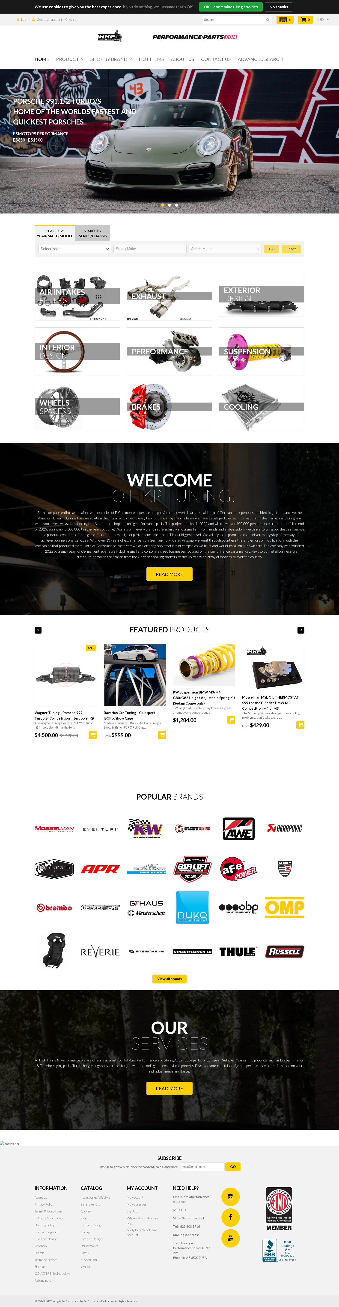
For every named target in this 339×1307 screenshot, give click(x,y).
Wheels (86, 1266)
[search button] (267, 20)
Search (39, 1253)
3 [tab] (176, 216)
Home (42, 59)
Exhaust (86, 1218)
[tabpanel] (169, 141)
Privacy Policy (44, 1204)
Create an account (49, 19)
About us (182, 59)
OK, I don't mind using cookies (231, 6)
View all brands (169, 979)
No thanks (279, 6)
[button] (285, 20)
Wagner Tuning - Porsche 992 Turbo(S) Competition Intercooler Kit (65, 715)
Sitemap (40, 1266)
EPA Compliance (46, 1239)
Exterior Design (91, 1225)
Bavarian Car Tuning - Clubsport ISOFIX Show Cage (129, 715)
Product (67, 59)
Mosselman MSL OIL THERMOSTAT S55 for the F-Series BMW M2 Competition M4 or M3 (270, 702)
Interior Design (91, 1239)
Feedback (41, 1246)
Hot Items (151, 59)
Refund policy (44, 1280)
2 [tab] (169, 216)
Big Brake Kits (90, 1204)
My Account (135, 1197)
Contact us (216, 59)
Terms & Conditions (48, 1211)
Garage (86, 1232)
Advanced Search (260, 59)
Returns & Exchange (49, 1218)
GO (233, 1167)
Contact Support (46, 1232)
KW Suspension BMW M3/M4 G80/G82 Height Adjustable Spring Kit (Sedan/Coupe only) (204, 697)
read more (169, 1088)
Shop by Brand (108, 59)
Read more (169, 574)
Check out (72, 19)
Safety (85, 1253)
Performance (90, 1246)
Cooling (86, 1211)
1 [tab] (162, 216)
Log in (25, 19)
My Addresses (137, 1204)
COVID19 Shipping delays (53, 1273)
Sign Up (132, 1211)
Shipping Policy (45, 1225)
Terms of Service (46, 1260)
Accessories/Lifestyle (95, 1197)
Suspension (89, 1260)
